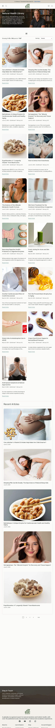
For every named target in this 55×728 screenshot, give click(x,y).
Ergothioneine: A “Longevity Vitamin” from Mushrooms (11, 161)
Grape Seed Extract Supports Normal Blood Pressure (38, 339)
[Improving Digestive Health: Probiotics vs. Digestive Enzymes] (14, 235)
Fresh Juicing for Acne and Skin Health (38, 250)
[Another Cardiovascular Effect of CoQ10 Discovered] (14, 279)
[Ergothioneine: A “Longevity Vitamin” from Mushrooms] (14, 146)
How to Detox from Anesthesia (38, 160)
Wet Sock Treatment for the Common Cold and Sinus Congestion (40, 206)
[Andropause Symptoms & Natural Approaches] (14, 368)
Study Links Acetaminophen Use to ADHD (13, 339)
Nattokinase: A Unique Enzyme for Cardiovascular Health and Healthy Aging (13, 116)
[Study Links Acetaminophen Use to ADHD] (14, 324)
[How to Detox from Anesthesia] (40, 146)
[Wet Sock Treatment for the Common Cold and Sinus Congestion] (40, 190)
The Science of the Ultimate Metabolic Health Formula (11, 206)
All (26, 33)
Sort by (37, 38)
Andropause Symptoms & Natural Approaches (13, 384)
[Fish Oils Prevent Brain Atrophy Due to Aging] (40, 279)
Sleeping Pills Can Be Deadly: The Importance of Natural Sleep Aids (39, 71)
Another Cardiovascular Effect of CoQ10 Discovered (13, 295)
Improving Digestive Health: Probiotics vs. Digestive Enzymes (13, 250)
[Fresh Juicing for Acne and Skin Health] (40, 235)
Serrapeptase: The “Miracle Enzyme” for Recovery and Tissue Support (39, 116)
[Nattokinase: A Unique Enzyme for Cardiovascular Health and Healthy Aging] (14, 99)
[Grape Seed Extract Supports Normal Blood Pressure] (40, 324)
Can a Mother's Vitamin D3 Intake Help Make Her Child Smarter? (13, 71)
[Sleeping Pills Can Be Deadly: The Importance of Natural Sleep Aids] (40, 55)
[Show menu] (2, 6)
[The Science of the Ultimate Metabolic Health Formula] (14, 190)
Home (3, 10)
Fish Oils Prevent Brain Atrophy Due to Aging (40, 295)
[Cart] (52, 6)
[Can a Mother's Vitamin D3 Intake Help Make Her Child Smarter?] (14, 55)
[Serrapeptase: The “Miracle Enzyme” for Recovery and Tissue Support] (40, 99)
